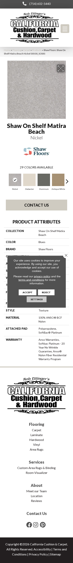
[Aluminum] (44, 180)
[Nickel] (15, 180)
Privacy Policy (38, 554)
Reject (46, 292)
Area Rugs (36, 449)
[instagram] (35, 525)
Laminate (36, 435)
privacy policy (42, 276)
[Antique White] (58, 180)
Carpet (26, 50)
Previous (6, 179)
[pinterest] (43, 525)
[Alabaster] (29, 180)
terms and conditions (31, 279)
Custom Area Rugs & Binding (36, 468)
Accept (28, 292)
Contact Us (36, 205)
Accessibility (42, 549)
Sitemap (55, 554)
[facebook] (29, 525)
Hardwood (36, 439)
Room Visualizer (36, 472)
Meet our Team (36, 491)
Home (7, 50)
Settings (37, 299)
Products (37, 50)
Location (36, 496)
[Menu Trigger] (65, 28)
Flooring (16, 50)
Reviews (36, 501)
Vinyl (36, 444)
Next (67, 179)
